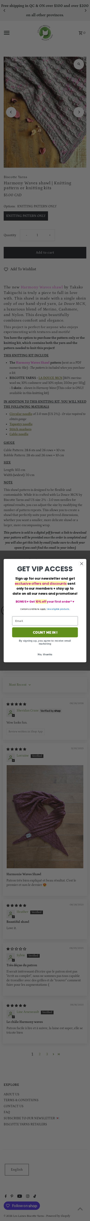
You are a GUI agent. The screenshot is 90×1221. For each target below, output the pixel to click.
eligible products (60, 608)
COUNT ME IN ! (45, 632)
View (49, 608)
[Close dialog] (81, 563)
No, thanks (45, 654)
